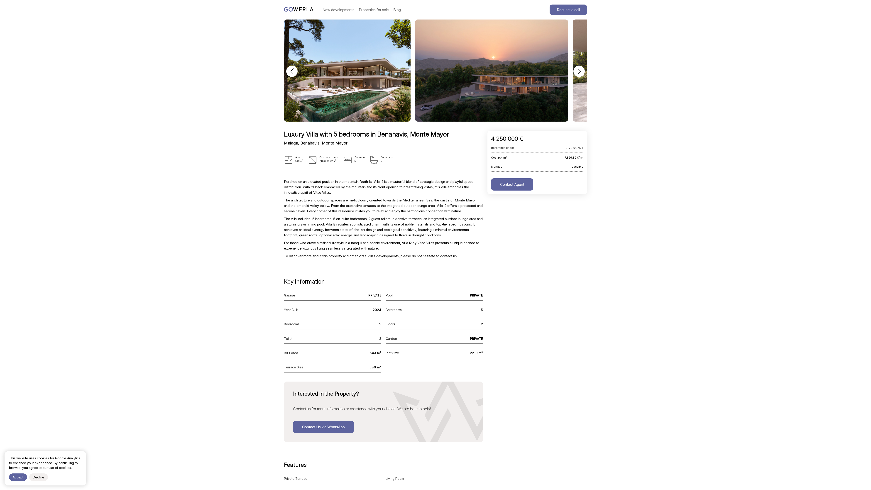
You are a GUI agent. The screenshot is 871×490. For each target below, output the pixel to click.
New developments (338, 9)
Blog (397, 9)
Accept (18, 477)
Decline (38, 477)
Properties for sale (374, 9)
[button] (292, 71)
